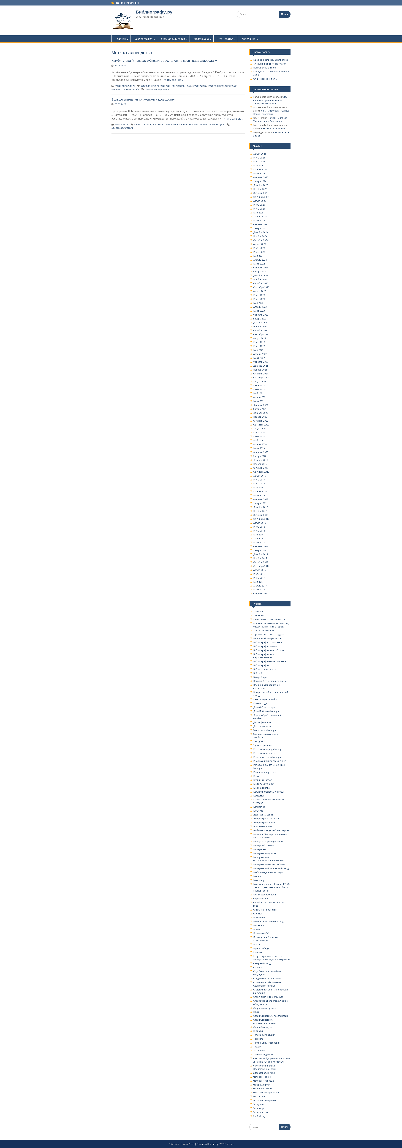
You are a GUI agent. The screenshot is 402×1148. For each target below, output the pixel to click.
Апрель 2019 (260, 491)
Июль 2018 (259, 526)
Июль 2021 (259, 385)
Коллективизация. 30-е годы (268, 791)
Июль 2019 (259, 479)
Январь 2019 (259, 503)
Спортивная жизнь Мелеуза (268, 996)
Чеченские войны (262, 1088)
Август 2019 (259, 475)
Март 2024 (259, 263)
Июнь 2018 (259, 530)
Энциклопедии (261, 1112)
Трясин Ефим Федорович (266, 1042)
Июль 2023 (259, 295)
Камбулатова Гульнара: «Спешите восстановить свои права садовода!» (164, 61)
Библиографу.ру (154, 12)
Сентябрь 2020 (261, 424)
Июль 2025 (259, 204)
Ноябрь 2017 (260, 558)
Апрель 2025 (260, 216)
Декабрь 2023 (260, 275)
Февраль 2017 (260, 593)
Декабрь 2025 (260, 185)
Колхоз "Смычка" (143, 124)
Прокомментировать (157, 88)
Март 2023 (259, 310)
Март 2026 (259, 173)
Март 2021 (259, 401)
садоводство (199, 85)
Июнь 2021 (259, 389)
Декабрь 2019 (260, 459)
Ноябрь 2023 (260, 279)
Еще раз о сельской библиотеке (270, 59)
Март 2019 (259, 495)
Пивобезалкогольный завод (268, 921)
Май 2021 (258, 393)
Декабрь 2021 (260, 365)
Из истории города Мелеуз (267, 749)
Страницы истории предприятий (270, 1015)
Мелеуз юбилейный (263, 845)
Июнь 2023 (259, 298)
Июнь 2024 (259, 251)
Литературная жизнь (264, 822)
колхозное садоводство (165, 124)
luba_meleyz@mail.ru (127, 2)
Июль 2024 (259, 247)
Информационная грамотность (270, 760)
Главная (121, 39)
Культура (258, 810)
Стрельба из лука (262, 1026)
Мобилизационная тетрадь (268, 872)
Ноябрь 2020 (260, 416)
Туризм (257, 1046)
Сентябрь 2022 (261, 334)
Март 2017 (259, 589)
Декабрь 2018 (260, 507)
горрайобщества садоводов (156, 85)
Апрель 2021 (260, 397)
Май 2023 (258, 302)
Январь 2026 (259, 181)
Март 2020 (259, 448)
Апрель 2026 (260, 169)
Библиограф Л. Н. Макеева (267, 642)
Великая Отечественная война (270, 680)
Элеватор (258, 1108)
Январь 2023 (259, 318)
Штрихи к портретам (264, 1100)
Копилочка (248, 39)
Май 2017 (258, 581)
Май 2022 (258, 350)
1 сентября (259, 615)
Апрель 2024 (260, 259)
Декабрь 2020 (260, 412)
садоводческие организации (221, 85)
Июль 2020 (259, 432)
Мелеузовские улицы (264, 853)
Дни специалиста (262, 726)
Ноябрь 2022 (260, 326)
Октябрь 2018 (260, 514)
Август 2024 (259, 244)
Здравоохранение (262, 745)
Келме (256, 775)
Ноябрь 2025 (260, 189)
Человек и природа (125, 85)
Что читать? (225, 39)
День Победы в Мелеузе (266, 711)
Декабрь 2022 (260, 322)
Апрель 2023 (260, 306)
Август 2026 (259, 153)
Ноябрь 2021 (260, 369)
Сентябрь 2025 (261, 196)
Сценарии (258, 1030)
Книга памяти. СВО (263, 783)
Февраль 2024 (260, 267)
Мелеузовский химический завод (271, 868)
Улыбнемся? (259, 1050)
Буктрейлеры (260, 677)
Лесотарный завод (263, 814)
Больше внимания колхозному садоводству (143, 99)
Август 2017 (259, 569)
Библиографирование (265, 646)
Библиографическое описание (269, 661)
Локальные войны (262, 826)
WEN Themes (227, 1144)
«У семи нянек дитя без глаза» (269, 63)
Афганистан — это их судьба (268, 634)
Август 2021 (259, 381)
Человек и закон (262, 1076)
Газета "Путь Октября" (265, 699)
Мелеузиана (201, 39)
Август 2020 (259, 428)
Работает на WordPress (181, 1144)
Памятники (259, 917)
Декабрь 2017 (260, 554)
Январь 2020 (259, 456)
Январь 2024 (259, 271)
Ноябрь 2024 (260, 236)
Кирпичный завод (262, 779)
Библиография (143, 39)
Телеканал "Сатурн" (264, 1034)
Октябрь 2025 (260, 192)
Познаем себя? (261, 933)
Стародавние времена (265, 1007)
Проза (256, 944)
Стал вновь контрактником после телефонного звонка (270, 100)
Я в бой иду (259, 1116)
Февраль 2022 (260, 361)
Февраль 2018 (260, 546)
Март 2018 (259, 542)
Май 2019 (258, 487)
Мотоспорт (259, 880)
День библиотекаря (264, 707)
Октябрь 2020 (260, 420)
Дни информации (262, 722)
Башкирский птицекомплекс (268, 638)
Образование (260, 898)
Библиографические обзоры (268, 650)
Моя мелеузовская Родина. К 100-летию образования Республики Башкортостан (271, 887)
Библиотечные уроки (264, 669)
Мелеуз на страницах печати (268, 841)
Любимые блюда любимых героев (271, 830)
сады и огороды (131, 88)
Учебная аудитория (173, 39)
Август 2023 (259, 291)
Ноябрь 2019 (260, 463)
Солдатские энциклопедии (267, 978)
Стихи (256, 1011)
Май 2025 (258, 212)
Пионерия (258, 925)
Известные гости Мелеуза (267, 756)
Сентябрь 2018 (261, 518)
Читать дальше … (172, 80)
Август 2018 (259, 522)
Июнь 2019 (259, 483)
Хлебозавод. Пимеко (264, 1072)
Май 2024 (258, 255)
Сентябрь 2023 (261, 287)
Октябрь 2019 (260, 467)
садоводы (116, 88)
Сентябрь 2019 (261, 471)
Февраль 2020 (260, 452)
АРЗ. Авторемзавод (263, 630)
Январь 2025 (259, 228)
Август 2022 (259, 338)
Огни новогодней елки (265, 78)
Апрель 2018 (260, 538)
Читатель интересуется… (266, 1092)
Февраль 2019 (260, 499)
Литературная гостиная (266, 818)
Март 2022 (259, 357)
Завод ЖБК (259, 741)
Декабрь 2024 (260, 232)
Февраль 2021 (260, 405)
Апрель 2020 (260, 444)
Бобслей (257, 673)
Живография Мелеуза (265, 730)
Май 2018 (258, 534)
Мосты (257, 876)
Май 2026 (258, 165)
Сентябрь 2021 (261, 377)
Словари (257, 967)
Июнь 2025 (259, 208)
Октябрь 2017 (260, 562)
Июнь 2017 (259, 577)
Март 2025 (259, 220)
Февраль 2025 (260, 224)
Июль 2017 (259, 573)
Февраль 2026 (260, 177)
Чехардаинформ (262, 1084)
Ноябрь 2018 (260, 511)
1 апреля (258, 611)
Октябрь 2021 (260, 373)
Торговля (258, 1038)
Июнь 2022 (259, 346)
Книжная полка (261, 787)
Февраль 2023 (260, 314)
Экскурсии (258, 1104)
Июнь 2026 (259, 161)
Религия (257, 952)
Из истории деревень (264, 753)
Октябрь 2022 (260, 330)
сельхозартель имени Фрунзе (209, 124)
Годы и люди (121, 124)
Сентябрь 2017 (261, 565)
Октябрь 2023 (260, 283)
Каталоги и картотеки (265, 772)
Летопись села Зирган (273, 128)
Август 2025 (259, 200)
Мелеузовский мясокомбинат (269, 864)
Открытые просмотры (265, 909)
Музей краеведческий (265, 894)
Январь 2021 (259, 408)
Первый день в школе (264, 67)
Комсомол (258, 795)
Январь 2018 (259, 550)
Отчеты (257, 913)
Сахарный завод (262, 963)
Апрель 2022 (260, 353)
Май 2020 (258, 440)
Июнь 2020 (259, 436)
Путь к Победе (261, 948)
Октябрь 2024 (260, 240)
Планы (256, 929)
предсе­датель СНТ (181, 85)
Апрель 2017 (260, 585)
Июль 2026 (259, 157)
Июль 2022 (259, 342)
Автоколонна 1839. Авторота (269, 619)
